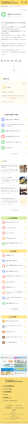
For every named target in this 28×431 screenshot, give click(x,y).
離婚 (16, 61)
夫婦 (8, 61)
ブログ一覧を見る (14, 210)
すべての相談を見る (14, 153)
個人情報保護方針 (8, 407)
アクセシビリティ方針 (18, 407)
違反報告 (25, 83)
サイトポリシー (19, 405)
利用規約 (14, 410)
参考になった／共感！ (8, 101)
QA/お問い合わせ (9, 405)
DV (4, 61)
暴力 (12, 61)
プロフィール (3, 19)
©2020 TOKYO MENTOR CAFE (14, 422)
